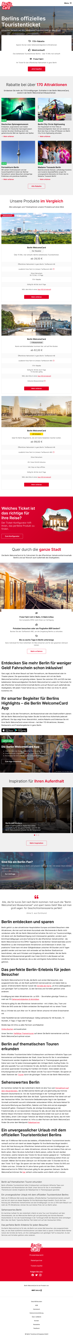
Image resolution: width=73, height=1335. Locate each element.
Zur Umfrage (10, 874)
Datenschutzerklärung (36, 1313)
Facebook (33, 1275)
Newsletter (36, 1324)
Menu (66, 3)
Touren (21, 1075)
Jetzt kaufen (36, 69)
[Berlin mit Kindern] (36, 810)
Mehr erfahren (9, 136)
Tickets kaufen (36, 1266)
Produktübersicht (36, 1255)
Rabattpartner (34, 1122)
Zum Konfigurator (12, 536)
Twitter (36, 1275)
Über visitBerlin (36, 1317)
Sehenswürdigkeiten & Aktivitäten (25, 999)
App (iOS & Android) (44, 289)
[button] (34, 835)
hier (24, 1172)
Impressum (36, 1309)
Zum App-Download (13, 761)
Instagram (40, 1275)
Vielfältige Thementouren (23, 1033)
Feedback (36, 1328)
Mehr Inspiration (36, 843)
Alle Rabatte (36, 186)
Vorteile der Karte (44, 986)
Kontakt (36, 1320)
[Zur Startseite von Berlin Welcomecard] (4, 3)
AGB (36, 1305)
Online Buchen (7, 1029)
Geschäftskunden (36, 1301)
